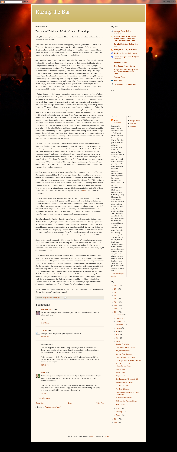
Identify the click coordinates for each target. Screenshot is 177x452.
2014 (116, 289)
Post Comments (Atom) (53, 407)
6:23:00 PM (45, 365)
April (118, 341)
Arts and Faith (119, 77)
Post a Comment (44, 398)
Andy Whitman (117, 121)
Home (70, 403)
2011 (116, 299)
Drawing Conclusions (123, 344)
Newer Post (40, 403)
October (119, 321)
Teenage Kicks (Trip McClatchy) (126, 49)
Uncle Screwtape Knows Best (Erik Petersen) (126, 57)
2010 (116, 302)
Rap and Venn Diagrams (124, 354)
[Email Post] (65, 298)
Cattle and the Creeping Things (126, 401)
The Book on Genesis (123, 385)
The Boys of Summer (123, 389)
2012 (116, 295)
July (117, 331)
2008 (116, 308)
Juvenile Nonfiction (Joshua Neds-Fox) (126, 45)
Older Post (100, 403)
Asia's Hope (118, 80)
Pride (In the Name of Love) (125, 347)
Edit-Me (133, 123)
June (118, 334)
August (118, 328)
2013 (116, 292)
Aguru (92, 436)
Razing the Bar (53, 11)
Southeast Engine (120, 62)
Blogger (106, 436)
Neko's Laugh (120, 404)
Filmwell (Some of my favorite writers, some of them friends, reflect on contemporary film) (125, 38)
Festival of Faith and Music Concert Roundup (128, 393)
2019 (116, 285)
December (119, 315)
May (118, 338)
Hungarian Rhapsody (123, 350)
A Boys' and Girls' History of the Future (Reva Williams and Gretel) (126, 71)
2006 (116, 419)
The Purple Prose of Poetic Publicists (128, 360)
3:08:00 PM (45, 337)
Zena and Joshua (47, 309)
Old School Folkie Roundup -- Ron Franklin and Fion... (128, 365)
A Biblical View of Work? (125, 382)
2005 (116, 422)
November (120, 318)
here (84, 190)
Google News (135, 120)
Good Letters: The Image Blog (125, 84)
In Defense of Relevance (124, 397)
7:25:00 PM (45, 393)
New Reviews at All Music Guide (127, 379)
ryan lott (44, 330)
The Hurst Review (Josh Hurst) (125, 53)
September (120, 324)
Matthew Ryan (120, 369)
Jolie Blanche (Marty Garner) (125, 66)
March (118, 408)
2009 (116, 305)
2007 (116, 312)
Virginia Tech (120, 376)
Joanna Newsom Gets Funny (125, 357)
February (119, 411)
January (119, 415)
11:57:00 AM (45, 323)
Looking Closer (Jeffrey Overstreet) (122, 32)
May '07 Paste (120, 372)
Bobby (43, 372)
